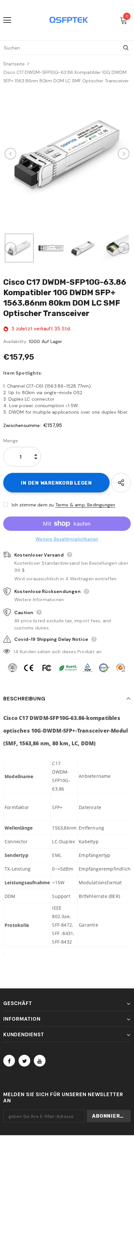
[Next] (123, 153)
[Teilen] (121, 482)
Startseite (14, 64)
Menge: (11, 441)
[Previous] (10, 153)
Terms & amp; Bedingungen (85, 505)
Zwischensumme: (22, 425)
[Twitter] (24, 1061)
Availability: (15, 341)
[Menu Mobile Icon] (7, 20)
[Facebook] (9, 1061)
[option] (67, 153)
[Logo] (68, 19)
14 (16, 651)
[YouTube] (40, 1061)
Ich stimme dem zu (33, 505)
